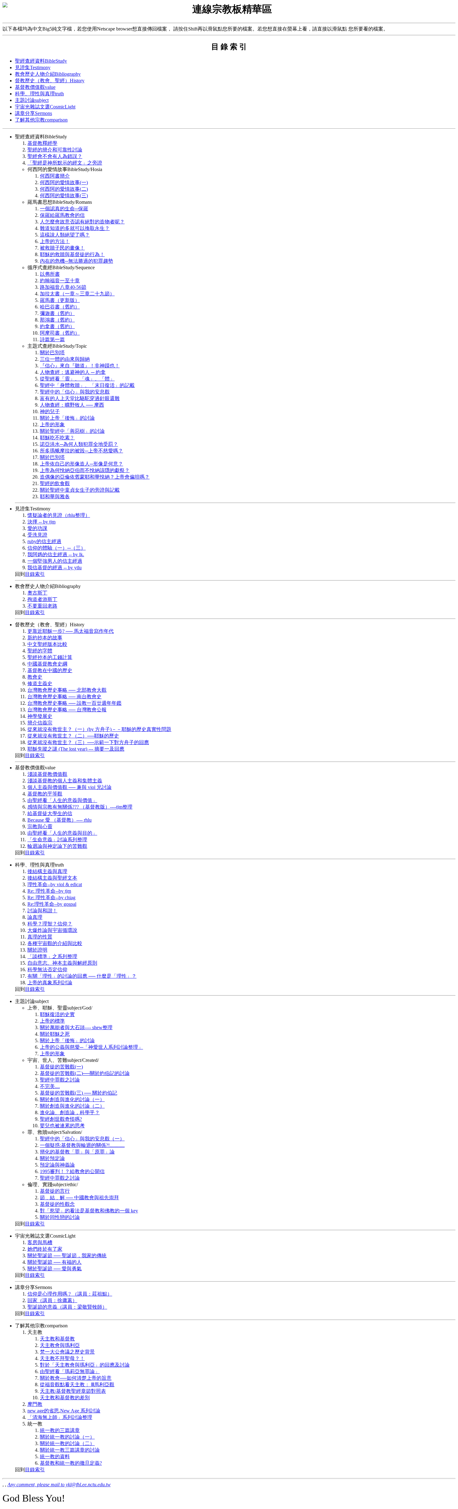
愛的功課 (37, 528)
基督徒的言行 (55, 1191)
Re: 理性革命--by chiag (51, 897)
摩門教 (34, 1404)
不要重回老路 (42, 606)
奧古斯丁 (37, 592)
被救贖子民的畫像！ (62, 248)
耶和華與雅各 (55, 496)
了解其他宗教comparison (41, 119)
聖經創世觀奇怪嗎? (61, 1119)
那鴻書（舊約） (57, 319)
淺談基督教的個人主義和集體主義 (64, 780)
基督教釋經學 (42, 143)
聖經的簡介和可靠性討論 (54, 149)
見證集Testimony (32, 67)
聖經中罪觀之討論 (60, 1079)
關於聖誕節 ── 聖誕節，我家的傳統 (67, 1255)
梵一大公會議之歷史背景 (67, 1351)
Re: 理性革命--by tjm (49, 891)
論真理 (34, 917)
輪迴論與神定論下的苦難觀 (57, 846)
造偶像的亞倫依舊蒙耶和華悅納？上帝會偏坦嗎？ (95, 477)
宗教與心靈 (39, 826)
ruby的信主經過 (44, 541)
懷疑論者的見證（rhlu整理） (58, 515)
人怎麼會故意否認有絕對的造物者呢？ (82, 221)
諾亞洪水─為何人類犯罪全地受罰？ (79, 444)
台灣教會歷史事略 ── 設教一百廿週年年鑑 (74, 703)
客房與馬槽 (39, 1242)
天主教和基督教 (57, 1338)
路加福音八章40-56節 (63, 287)
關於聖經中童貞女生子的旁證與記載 (80, 490)
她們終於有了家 (44, 1249)
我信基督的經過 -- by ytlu (54, 567)
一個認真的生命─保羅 (64, 208)
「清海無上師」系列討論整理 (59, 1417)
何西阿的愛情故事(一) (64, 182)
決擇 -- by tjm (41, 521)
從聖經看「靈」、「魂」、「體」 (77, 378)
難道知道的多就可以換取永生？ (75, 228)
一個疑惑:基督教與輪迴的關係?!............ (82, 1145)
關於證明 (37, 950)
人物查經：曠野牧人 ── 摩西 (72, 405)
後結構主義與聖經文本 (52, 878)
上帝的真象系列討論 (49, 982)
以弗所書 (50, 274)
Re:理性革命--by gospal (51, 904)
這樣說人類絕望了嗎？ (65, 234)
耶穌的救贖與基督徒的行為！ (72, 254)
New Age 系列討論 (80, 1410)
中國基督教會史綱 (47, 663)
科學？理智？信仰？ (49, 923)
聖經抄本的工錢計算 (49, 657)
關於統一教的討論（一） (67, 1437)
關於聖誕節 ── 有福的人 (54, 1262)
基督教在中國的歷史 (49, 670)
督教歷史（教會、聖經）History (49, 80)
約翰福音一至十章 (60, 280)
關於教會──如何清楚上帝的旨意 (76, 1378)
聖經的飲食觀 (55, 483)
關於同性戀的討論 (60, 1217)
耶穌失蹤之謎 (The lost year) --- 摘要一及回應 (75, 749)
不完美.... (50, 1086)
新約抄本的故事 (44, 637)
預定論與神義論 (57, 1165)
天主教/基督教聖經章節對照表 (73, 1391)
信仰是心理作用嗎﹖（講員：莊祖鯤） (69, 1293)
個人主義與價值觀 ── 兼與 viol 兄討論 (69, 787)
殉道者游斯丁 (42, 599)
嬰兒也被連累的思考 (62, 1125)
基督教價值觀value (35, 87)
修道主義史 (39, 683)
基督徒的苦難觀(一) (61, 1066)
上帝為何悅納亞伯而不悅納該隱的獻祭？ (85, 470)
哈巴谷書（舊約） (60, 306)
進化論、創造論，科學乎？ (70, 1112)
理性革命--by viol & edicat (54, 884)
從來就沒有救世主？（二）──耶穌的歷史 (73, 735)
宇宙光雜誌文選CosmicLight (45, 106)
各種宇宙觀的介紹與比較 (54, 943)
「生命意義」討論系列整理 (57, 839)
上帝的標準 (52, 1021)
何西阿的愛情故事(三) (64, 195)
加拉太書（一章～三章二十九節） (77, 293)
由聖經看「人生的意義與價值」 (62, 800)
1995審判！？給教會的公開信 (72, 1171)
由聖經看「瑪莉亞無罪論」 (70, 1371)
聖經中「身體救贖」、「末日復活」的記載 (87, 385)
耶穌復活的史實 (57, 1014)
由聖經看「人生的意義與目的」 (62, 833)
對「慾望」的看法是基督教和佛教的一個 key (89, 1210)
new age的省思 (43, 1410)
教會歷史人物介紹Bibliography (48, 74)
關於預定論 (52, 1158)
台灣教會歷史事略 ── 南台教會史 (64, 696)
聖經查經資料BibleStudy (41, 61)
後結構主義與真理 (47, 871)
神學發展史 (39, 716)
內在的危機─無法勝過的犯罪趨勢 (76, 261)
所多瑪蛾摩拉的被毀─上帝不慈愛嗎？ (81, 450)
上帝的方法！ (55, 241)
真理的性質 (39, 936)
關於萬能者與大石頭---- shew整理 (76, 1027)
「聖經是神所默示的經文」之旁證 (64, 162)
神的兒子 (50, 411)
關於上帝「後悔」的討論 (67, 418)
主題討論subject (32, 100)
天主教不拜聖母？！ (62, 1358)
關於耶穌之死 (55, 1034)
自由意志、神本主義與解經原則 (62, 963)
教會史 (34, 677)
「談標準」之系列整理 (52, 956)
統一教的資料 (55, 1456)
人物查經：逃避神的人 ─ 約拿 (73, 372)
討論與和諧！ (42, 910)
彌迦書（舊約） (57, 313)
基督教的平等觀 (44, 793)
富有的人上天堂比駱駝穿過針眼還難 (80, 398)
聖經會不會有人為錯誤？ (54, 156)
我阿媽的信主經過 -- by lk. (55, 554)
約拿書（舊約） (57, 326)
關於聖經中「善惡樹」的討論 (72, 431)
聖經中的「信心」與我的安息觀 (75, 391)
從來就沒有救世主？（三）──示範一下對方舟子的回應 (88, 742)
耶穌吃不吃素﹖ (57, 437)
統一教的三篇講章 (60, 1430)
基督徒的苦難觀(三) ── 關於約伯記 (78, 1093)
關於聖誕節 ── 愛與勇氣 (54, 1268)
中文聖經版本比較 (47, 644)
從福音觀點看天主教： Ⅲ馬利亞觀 (77, 1384)
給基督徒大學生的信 (49, 813)
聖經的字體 (39, 650)
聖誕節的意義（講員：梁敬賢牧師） (67, 1307)
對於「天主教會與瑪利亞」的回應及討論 (85, 1365)
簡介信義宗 (39, 722)
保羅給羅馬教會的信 (62, 215)
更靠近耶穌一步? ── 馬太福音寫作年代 (70, 631)
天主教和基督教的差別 (65, 1397)
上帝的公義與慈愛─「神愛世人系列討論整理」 (91, 1047)
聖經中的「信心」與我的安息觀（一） (82, 1138)
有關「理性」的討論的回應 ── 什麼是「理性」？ (81, 976)
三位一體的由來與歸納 (65, 359)
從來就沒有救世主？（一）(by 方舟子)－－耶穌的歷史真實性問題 (99, 729)
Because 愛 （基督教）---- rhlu (59, 820)
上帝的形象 (52, 424)
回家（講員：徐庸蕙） (52, 1300)
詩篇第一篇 (52, 339)
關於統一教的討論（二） (67, 1443)
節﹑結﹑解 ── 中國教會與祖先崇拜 (79, 1197)
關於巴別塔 (52, 352)
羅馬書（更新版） (60, 300)
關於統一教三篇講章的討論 (70, 1450)
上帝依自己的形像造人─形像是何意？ (81, 463)
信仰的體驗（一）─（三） (56, 548)
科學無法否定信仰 (47, 969)
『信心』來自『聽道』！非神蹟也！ (80, 365)
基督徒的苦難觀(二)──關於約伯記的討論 (85, 1073)
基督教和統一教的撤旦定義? (71, 1463)
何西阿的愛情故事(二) (64, 189)
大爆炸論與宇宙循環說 (52, 930)
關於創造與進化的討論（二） (72, 1106)
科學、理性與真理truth (39, 93)
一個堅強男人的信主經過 (54, 561)
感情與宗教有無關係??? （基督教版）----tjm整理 (79, 806)
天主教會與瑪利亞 (60, 1345)
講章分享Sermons (33, 113)
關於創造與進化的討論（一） (72, 1099)
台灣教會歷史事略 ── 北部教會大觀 (67, 690)
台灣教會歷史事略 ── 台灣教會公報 (67, 709)
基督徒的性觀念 (57, 1204)
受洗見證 (37, 534)
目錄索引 (35, 574)
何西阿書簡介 (55, 176)
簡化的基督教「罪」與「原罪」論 (77, 1151)
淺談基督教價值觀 (47, 774)
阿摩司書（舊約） (60, 333)
